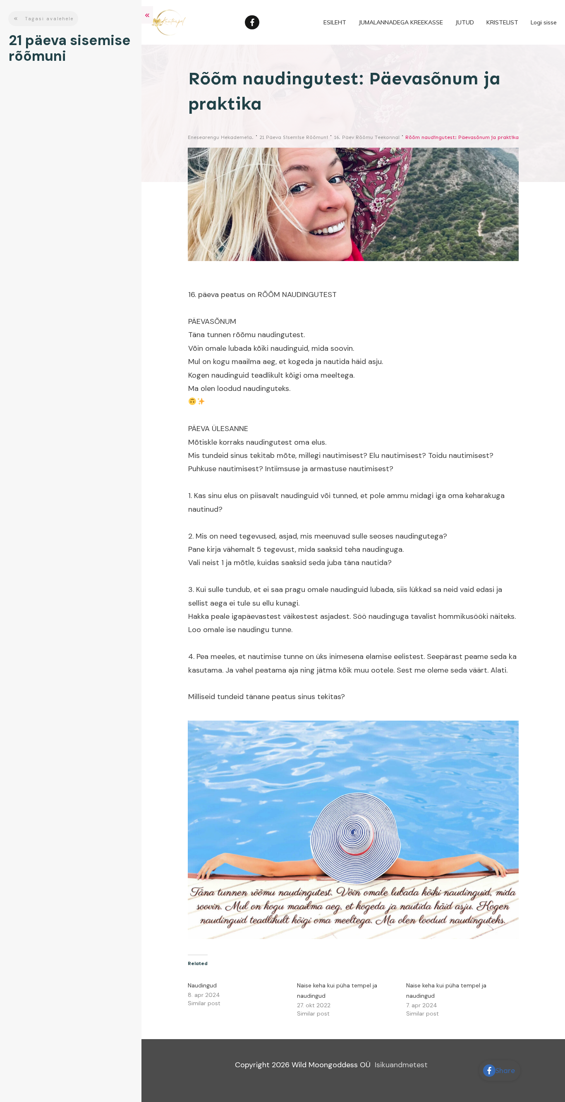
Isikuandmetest (401, 1065)
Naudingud (202, 985)
